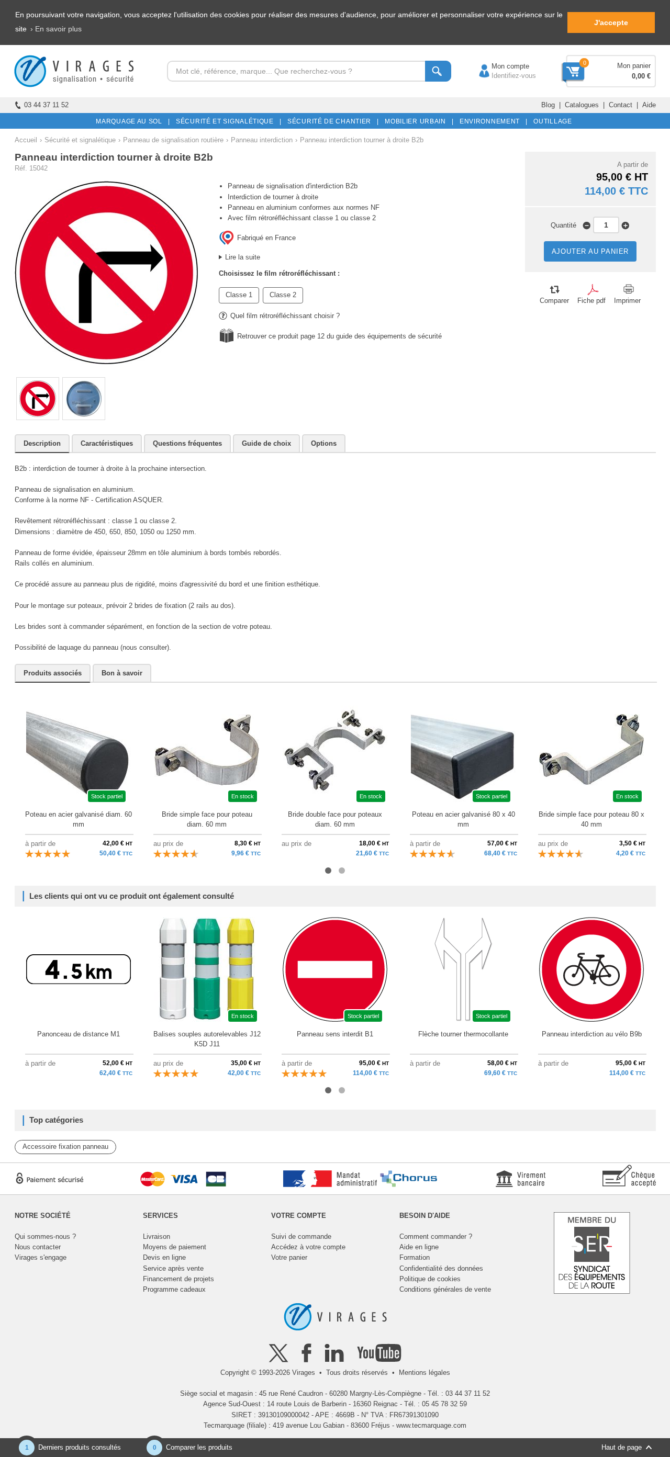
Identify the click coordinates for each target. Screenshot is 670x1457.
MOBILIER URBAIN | (417, 121)
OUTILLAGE (551, 121)
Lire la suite (242, 257)
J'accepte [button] (611, 22)
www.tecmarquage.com (431, 1425)
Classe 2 (283, 295)
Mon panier (634, 66)
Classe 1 (239, 295)
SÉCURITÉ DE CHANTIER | (331, 121)
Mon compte (500, 66)
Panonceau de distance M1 (78, 1034)
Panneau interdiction (262, 140)
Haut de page (621, 1447)
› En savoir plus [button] (56, 29)
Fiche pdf (591, 300)
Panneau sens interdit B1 (335, 1034)
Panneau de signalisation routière (173, 140)
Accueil (26, 140)
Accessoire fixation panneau (65, 1146)
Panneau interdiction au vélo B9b (592, 1034)
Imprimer (627, 300)
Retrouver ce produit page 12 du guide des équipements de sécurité (339, 336)
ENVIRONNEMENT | (492, 121)
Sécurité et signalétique (80, 140)
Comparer (554, 300)
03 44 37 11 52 (46, 105)
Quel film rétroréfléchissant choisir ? (285, 316)
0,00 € (641, 76)
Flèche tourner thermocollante (463, 1034)
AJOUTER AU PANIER (590, 251)
